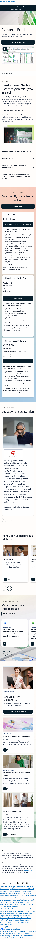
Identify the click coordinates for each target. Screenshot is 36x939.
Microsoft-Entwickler (16, 913)
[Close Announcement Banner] (32, 7)
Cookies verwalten (25, 933)
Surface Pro (3, 887)
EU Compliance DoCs (17, 938)
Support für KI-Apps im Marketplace (11, 916)
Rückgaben (3, 895)
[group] (18, 466)
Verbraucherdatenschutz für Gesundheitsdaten (14, 931)
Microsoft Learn (27, 913)
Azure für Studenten (12, 907)
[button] (5, 49)
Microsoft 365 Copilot (28, 911)
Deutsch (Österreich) (6, 927)
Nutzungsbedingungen (7, 936)
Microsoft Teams (5, 913)
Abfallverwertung (26, 895)
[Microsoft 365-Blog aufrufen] (27, 883)
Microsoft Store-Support (25, 893)
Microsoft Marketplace (14, 918)
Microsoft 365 (4, 911)
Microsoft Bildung (14, 898)
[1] (2, 850)
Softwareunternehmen (12, 920)
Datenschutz (16, 933)
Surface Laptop (11, 887)
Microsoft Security (12, 909)
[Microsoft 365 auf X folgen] (22, 883)
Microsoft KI (3, 909)
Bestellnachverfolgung (13, 895)
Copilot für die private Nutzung (19, 889)
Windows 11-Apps (26, 891)
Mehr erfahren (28, 870)
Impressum (8, 933)
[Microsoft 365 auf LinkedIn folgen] (18, 883)
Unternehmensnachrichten (13, 922)
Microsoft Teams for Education (19, 900)
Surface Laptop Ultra (23, 887)
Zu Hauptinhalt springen (8, 1)
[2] (3, 862)
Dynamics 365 (26, 909)
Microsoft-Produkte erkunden (11, 891)
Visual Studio (23, 920)
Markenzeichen (18, 936)
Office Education (14, 902)
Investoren (9, 924)
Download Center (12, 893)
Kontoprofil (3, 893)
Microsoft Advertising (15, 911)
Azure (20, 909)
